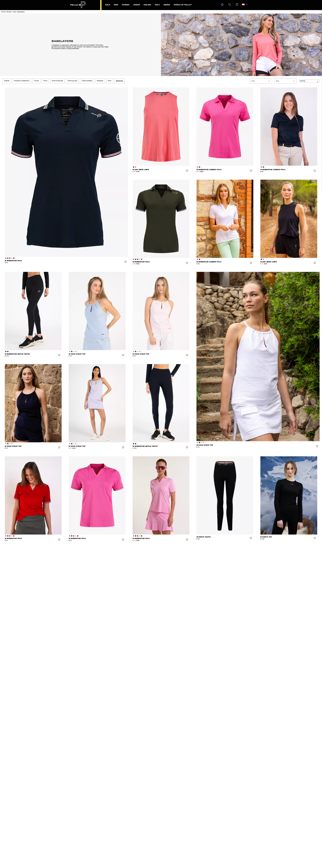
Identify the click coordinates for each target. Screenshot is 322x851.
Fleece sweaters (87, 81)
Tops (14, 12)
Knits (109, 81)
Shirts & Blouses (57, 81)
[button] (222, 4)
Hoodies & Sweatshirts (21, 81)
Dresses (6, 81)
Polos (45, 81)
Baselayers (21, 12)
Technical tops (72, 81)
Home (3, 12)
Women (9, 12)
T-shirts (36, 81)
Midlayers (100, 81)
